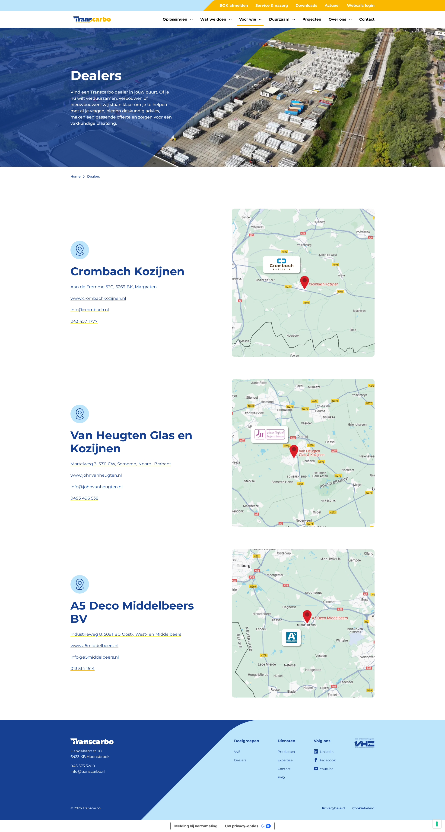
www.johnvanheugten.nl (96, 475)
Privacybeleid (333, 808)
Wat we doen (213, 19)
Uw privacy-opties (241, 826)
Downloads (306, 5)
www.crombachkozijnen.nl (98, 298)
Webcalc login (361, 5)
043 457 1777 (84, 321)
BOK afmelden (233, 5)
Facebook (328, 760)
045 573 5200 (82, 766)
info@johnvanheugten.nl (96, 486)
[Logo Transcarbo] (92, 19)
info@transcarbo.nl (87, 771)
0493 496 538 (84, 498)
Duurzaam (279, 19)
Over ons (337, 19)
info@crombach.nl (89, 309)
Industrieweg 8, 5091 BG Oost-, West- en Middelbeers (125, 634)
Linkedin (327, 752)
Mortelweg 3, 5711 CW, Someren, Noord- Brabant (120, 463)
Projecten (311, 19)
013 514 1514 (82, 668)
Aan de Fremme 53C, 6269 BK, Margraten (113, 286)
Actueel (332, 5)
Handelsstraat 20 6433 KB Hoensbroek (90, 754)
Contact (367, 19)
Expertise (285, 760)
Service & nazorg (271, 5)
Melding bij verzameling (195, 826)
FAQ (281, 777)
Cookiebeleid (363, 808)
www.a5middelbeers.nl (94, 645)
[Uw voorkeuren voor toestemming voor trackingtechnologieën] (436, 823)
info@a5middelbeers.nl (94, 657)
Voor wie (247, 19)
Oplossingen (175, 19)
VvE (237, 752)
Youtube (326, 769)
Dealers (240, 760)
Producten (286, 752)
